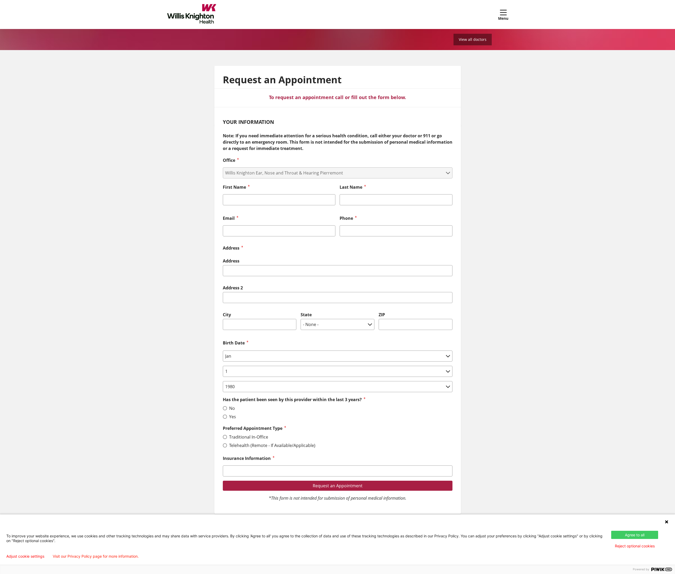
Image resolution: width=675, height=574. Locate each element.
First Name (234, 187)
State (306, 315)
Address (231, 261)
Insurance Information (247, 458)
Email (229, 218)
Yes (232, 417)
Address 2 (233, 288)
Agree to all (634, 535)
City (227, 315)
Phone (346, 218)
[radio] (225, 408)
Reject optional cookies (635, 546)
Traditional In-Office (248, 437)
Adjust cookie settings (25, 556)
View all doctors (472, 39)
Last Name (351, 187)
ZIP (382, 315)
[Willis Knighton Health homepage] (192, 14)
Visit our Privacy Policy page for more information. (96, 556)
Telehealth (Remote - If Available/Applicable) (272, 445)
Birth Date (234, 343)
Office (229, 160)
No (232, 408)
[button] (503, 14)
